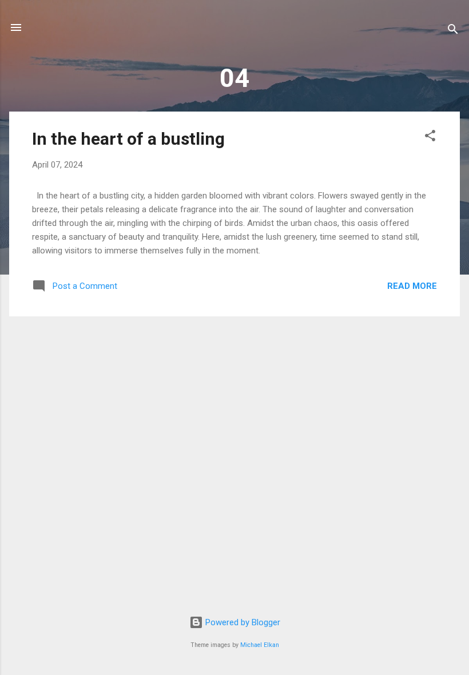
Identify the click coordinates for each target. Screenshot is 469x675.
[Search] (453, 31)
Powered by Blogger (241, 622)
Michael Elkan (259, 645)
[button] (430, 137)
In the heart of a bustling (128, 139)
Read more (412, 286)
